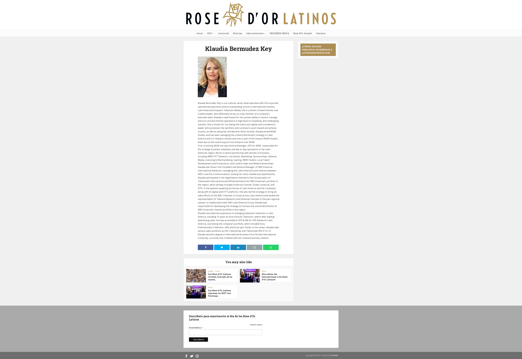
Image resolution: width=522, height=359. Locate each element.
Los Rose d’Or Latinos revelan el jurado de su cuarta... (220, 277)
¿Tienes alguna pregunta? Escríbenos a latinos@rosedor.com (317, 49)
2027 (209, 33)
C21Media (334, 355)
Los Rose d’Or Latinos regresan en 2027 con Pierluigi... (219, 293)
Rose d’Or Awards (302, 33)
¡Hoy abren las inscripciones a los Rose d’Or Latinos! (275, 277)
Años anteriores (254, 33)
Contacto (321, 33)
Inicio (200, 33)
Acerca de (223, 33)
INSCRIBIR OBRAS (279, 33)
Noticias (237, 33)
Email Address (196, 327)
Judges (211, 271)
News (217, 271)
